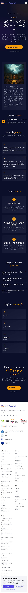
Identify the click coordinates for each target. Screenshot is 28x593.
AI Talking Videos (5, 497)
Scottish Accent (5, 575)
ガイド (16, 494)
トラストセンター (19, 481)
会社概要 (17, 509)
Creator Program (19, 503)
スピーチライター (5, 546)
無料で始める (13, 387)
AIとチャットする (5, 453)
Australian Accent (5, 567)
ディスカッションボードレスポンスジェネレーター (6, 524)
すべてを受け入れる (8, 586)
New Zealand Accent (6, 570)
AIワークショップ (19, 506)
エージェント (4, 461)
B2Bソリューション (6, 508)
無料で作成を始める (13, 47)
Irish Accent (4, 573)
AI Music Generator (11, 13)
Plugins (3, 505)
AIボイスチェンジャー (6, 471)
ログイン (13, 392)
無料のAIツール (5, 511)
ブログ (16, 491)
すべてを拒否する (19, 586)
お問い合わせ (18, 463)
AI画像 (2, 456)
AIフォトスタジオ (5, 485)
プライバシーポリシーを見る (9, 589)
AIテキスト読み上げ (6, 469)
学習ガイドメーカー (6, 557)
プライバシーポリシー (20, 475)
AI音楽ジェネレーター (6, 474)
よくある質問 (18, 466)
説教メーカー (4, 560)
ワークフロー (4, 502)
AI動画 (2, 459)
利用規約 (17, 478)
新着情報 (17, 496)
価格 (16, 453)
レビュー (17, 488)
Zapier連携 (18, 460)
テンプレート (4, 500)
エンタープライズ (19, 469)
